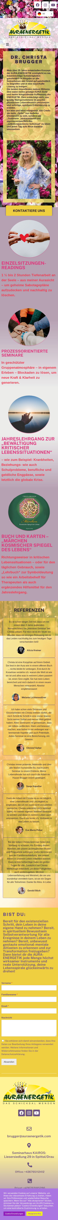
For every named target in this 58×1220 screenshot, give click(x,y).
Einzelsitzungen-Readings (23, 265)
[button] (29, 210)
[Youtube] (53, 4)
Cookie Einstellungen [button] (14, 1214)
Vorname (6, 983)
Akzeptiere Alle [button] (34, 1214)
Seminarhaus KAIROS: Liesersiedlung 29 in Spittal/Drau (29, 1155)
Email (5, 1006)
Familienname (9, 994)
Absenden (9, 1062)
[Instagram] (45, 4)
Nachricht (6, 1017)
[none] (44, 14)
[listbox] (44, 14)
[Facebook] (37, 4)
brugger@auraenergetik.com (29, 1136)
